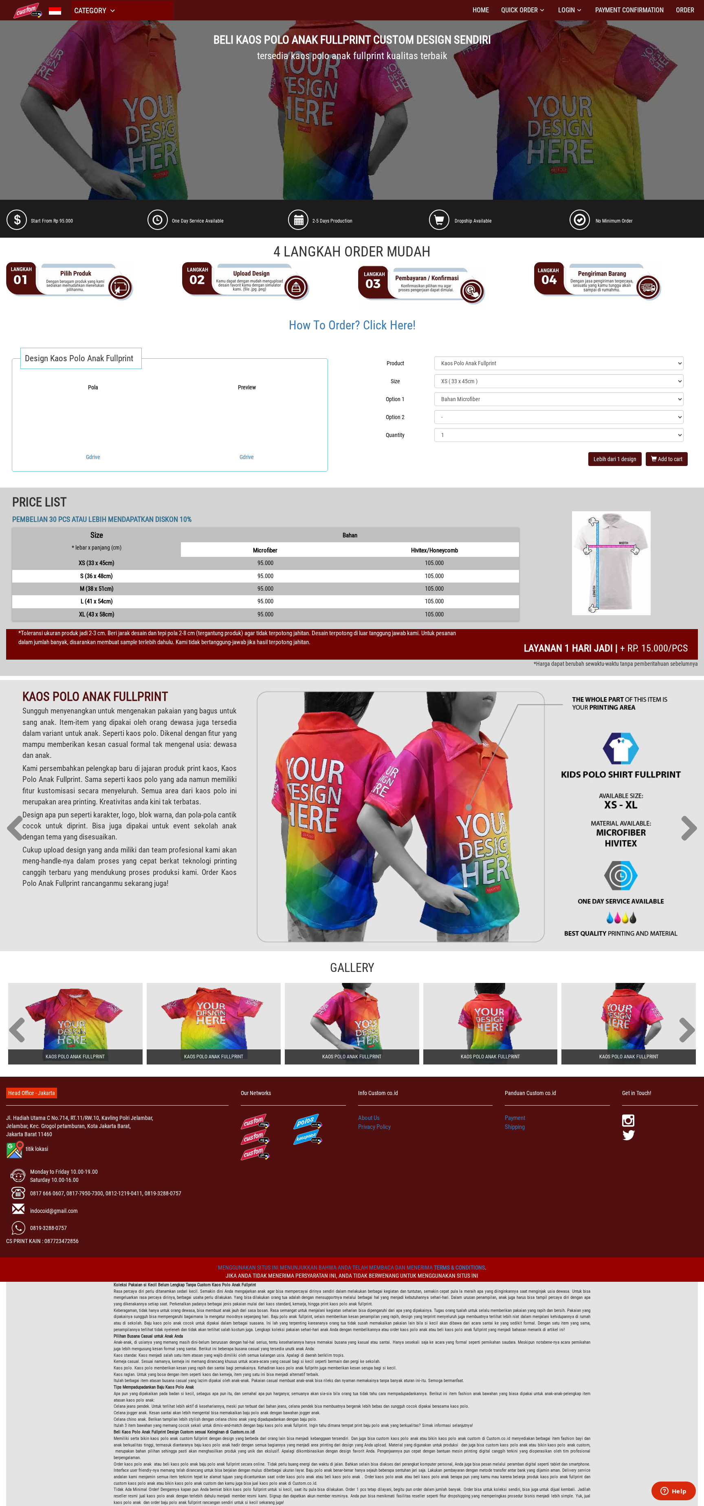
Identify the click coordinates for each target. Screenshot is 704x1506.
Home (481, 10)
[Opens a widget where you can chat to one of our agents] (673, 1492)
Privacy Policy (374, 1127)
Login (566, 10)
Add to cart (669, 459)
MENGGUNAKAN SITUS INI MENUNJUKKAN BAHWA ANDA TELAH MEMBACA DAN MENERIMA (326, 1267)
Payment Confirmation (629, 10)
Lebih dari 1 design (615, 459)
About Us (369, 1118)
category (91, 10)
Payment (515, 1118)
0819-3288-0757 (48, 1228)
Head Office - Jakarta (31, 1093)
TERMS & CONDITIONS (459, 1267)
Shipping (515, 1127)
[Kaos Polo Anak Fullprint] (75, 1023)
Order (685, 10)
